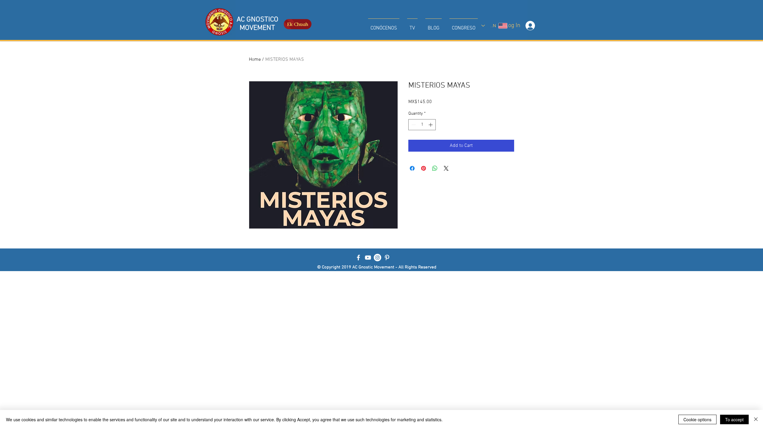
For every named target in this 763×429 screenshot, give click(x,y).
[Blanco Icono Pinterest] (387, 257)
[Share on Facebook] (412, 168)
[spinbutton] (422, 124)
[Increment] (431, 124)
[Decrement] (413, 124)
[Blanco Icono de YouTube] (368, 257)
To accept (734, 419)
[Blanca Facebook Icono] (358, 257)
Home (255, 60)
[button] (383, 25)
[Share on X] (446, 168)
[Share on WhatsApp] (434, 168)
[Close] (755, 419)
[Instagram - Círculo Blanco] (377, 257)
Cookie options (697, 419)
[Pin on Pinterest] (423, 168)
